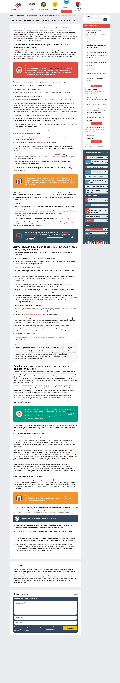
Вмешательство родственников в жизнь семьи (97, 98)
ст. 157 (37, 162)
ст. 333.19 (69, 284)
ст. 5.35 (57, 154)
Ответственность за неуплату (47, 15)
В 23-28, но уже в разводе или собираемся (97, 56)
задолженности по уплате (63, 318)
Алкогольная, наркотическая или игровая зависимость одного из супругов (97, 110)
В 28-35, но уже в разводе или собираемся (97, 67)
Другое (89, 120)
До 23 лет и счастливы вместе (97, 40)
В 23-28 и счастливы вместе (96, 52)
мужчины (90, 138)
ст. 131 (69, 219)
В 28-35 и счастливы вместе (96, 63)
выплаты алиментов (64, 105)
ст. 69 (16, 50)
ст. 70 (43, 194)
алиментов (29, 58)
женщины (90, 135)
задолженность (40, 143)
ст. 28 (71, 223)
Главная (12, 15)
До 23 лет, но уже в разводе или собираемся (96, 46)
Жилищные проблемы (95, 117)
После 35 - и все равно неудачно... (95, 79)
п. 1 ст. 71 (26, 531)
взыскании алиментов (55, 237)
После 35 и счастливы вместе (97, 73)
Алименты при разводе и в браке (26, 15)
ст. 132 (49, 252)
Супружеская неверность (95, 105)
